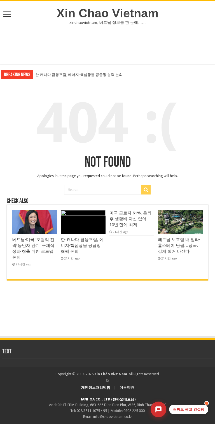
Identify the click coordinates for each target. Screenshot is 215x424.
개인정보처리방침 (95, 387)
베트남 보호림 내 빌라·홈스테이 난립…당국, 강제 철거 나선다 (179, 245)
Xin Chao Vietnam (107, 13)
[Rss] (108, 380)
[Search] (146, 189)
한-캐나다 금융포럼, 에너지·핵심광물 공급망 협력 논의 (79, 75)
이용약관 (127, 387)
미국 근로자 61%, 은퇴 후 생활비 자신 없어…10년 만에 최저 (130, 218)
